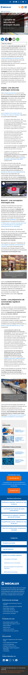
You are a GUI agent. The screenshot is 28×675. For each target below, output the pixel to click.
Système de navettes (8, 629)
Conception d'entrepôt (10, 559)
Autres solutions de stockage (10, 611)
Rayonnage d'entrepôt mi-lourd (11, 623)
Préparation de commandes (12, 563)
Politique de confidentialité (16, 671)
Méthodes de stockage (10, 572)
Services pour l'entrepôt (9, 613)
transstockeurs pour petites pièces (14, 358)
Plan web (4, 672)
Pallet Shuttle (6, 627)
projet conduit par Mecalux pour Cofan (12, 325)
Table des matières (6, 43)
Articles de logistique (8, 644)
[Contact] (22, 7)
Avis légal (4, 671)
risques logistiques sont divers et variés (12, 58)
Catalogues (6, 650)
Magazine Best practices (9, 646)
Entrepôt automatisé (9, 543)
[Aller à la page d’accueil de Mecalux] (2, 11)
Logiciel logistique (8, 549)
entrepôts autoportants (10, 93)
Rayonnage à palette (8, 608)
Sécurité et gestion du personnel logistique (13, 567)
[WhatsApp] (14, 40)
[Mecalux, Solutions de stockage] (6, 8)
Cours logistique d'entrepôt (10, 642)
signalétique (12, 219)
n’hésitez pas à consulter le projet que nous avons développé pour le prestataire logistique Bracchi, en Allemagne (13, 225)
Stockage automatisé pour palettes (12, 606)
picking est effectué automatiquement (12, 172)
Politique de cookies (14, 672)
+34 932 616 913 (14, 478)
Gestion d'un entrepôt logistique (12, 555)
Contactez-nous (14, 490)
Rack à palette (7, 625)
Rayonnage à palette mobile (10, 622)
